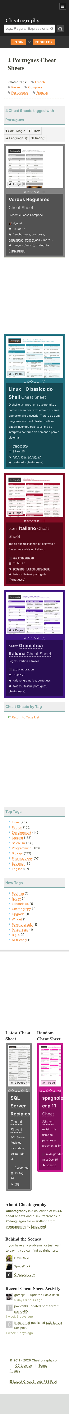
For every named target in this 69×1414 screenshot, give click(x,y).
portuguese (16, 239)
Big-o (16, 935)
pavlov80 (21, 1306)
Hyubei (17, 223)
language (18, 568)
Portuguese (19, 92)
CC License (23, 1365)
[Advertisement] (30, 6)
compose (38, 234)
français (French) (23, 245)
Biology (17, 853)
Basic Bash (51, 1295)
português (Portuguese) (28, 462)
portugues (34, 457)
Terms (43, 1365)
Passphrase (20, 929)
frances (29, 239)
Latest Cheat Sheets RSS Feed (34, 1381)
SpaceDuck (22, 1266)
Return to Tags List (25, 717)
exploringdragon (23, 557)
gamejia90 (21, 1295)
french (17, 234)
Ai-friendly (19, 940)
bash (16, 457)
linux (23, 457)
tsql (17, 1184)
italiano (30, 568)
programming (16, 1226)
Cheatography (16, 1211)
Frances (42, 92)
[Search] (60, 28)
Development (21, 832)
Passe (15, 87)
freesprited (22, 1167)
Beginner (18, 863)
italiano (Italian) (22, 574)
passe (26, 234)
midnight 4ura (55, 1154)
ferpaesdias (20, 445)
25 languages (16, 1221)
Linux (16, 822)
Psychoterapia (22, 924)
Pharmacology (22, 858)
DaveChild (21, 1258)
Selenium (18, 843)
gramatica (29, 680)
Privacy (15, 1370)
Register (44, 42)
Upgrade (18, 914)
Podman (18, 893)
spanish (51, 1165)
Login (18, 42)
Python (17, 827)
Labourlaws (20, 904)
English (17, 869)
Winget (17, 919)
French (40, 82)
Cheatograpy (21, 909)
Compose (35, 87)
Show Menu (62, 6)
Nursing (17, 838)
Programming (21, 848)
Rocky (16, 898)
